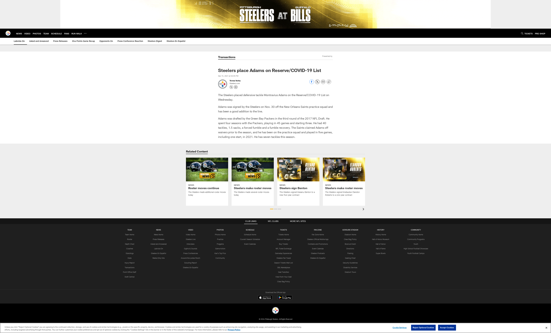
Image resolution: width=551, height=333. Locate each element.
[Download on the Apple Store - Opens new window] (265, 297)
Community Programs (416, 239)
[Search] (522, 33)
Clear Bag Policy (283, 281)
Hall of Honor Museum (380, 239)
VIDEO (190, 230)
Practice (220, 239)
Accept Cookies (447, 327)
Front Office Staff (129, 272)
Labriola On (158, 249)
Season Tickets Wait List (283, 263)
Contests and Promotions (318, 244)
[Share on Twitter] (317, 83)
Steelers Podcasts (318, 253)
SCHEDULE (250, 230)
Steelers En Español (158, 253)
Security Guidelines (350, 263)
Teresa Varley (235, 81)
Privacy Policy (234, 330)
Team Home (129, 235)
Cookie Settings (400, 327)
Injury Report (130, 263)
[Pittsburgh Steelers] (275, 311)
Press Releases (158, 239)
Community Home (416, 235)
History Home (381, 235)
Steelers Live (190, 239)
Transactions (129, 267)
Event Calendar (250, 244)
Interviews (190, 244)
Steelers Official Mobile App (317, 239)
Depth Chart (129, 244)
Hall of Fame (380, 249)
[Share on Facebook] (311, 83)
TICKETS (283, 230)
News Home (158, 235)
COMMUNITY (416, 230)
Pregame (220, 244)
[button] (272, 209)
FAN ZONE (318, 230)
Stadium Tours (350, 272)
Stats (130, 258)
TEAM (129, 230)
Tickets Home (283, 235)
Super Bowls (381, 253)
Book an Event (350, 244)
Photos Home (220, 235)
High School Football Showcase (416, 249)
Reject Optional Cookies (423, 327)
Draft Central (129, 277)
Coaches (129, 249)
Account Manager (283, 239)
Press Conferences (190, 253)
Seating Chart (350, 258)
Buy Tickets (283, 244)
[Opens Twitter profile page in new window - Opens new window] (231, 87)
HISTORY (380, 230)
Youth (416, 244)
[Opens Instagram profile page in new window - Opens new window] (235, 87)
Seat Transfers (283, 272)
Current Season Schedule (250, 239)
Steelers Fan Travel (284, 258)
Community (220, 258)
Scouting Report (190, 263)
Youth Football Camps (415, 253)
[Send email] (323, 83)
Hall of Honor (381, 244)
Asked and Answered (159, 244)
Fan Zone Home (318, 235)
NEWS (158, 230)
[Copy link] (329, 81)
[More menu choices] (85, 33)
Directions (350, 249)
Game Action (220, 249)
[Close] (546, 328)
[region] (275, 328)
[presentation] (364, 209)
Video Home (190, 235)
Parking (350, 253)
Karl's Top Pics (220, 253)
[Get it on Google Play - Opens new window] (284, 298)
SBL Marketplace (283, 267)
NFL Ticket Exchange (283, 249)
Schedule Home (250, 235)
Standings (130, 253)
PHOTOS (220, 230)
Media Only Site (159, 258)
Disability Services (350, 267)
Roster (129, 239)
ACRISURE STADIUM (350, 230)
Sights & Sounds (190, 249)
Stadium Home (350, 235)
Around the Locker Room (190, 258)
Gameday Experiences (283, 253)
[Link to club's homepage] (8, 33)
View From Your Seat (284, 277)
